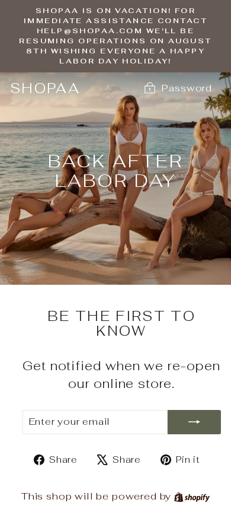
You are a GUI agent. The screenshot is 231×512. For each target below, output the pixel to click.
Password (187, 87)
